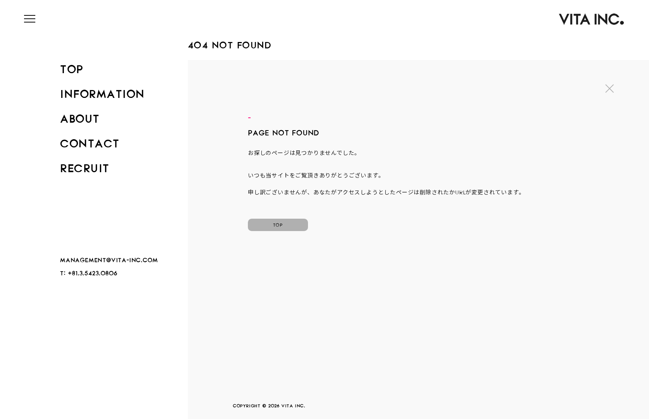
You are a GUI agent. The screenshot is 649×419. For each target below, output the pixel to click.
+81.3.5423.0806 (92, 271)
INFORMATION (102, 91)
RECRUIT (85, 166)
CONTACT (90, 141)
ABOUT (80, 116)
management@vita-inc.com (109, 258)
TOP (71, 67)
